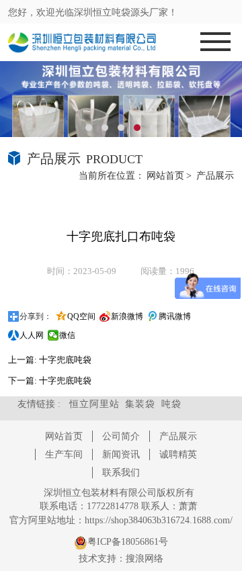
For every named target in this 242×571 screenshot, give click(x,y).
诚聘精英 (178, 454)
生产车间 (64, 454)
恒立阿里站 (94, 404)
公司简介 (121, 436)
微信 (67, 335)
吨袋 (171, 404)
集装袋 (140, 404)
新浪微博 (127, 316)
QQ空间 (81, 316)
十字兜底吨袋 (65, 360)
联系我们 (121, 473)
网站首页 (165, 176)
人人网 (31, 335)
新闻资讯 (121, 454)
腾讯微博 (175, 316)
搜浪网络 (144, 559)
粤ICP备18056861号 (127, 542)
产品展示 (215, 176)
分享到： (35, 316)
